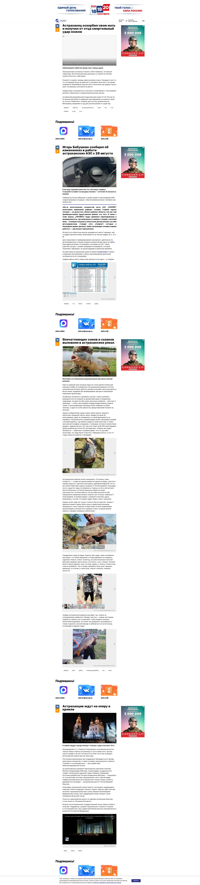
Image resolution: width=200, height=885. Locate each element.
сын (106, 107)
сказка (72, 850)
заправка (66, 303)
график (96, 303)
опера (65, 850)
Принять (136, 880)
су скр (73, 111)
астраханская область (88, 107)
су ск (80, 111)
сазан (109, 670)
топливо (88, 303)
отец (112, 107)
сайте (112, 242)
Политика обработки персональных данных (107, 882)
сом (103, 670)
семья (99, 107)
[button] (115, 277)
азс (74, 303)
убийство (75, 107)
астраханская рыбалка (92, 670)
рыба (73, 670)
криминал (66, 107)
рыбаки (81, 670)
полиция (66, 111)
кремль (80, 850)
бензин (80, 303)
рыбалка (66, 670)
